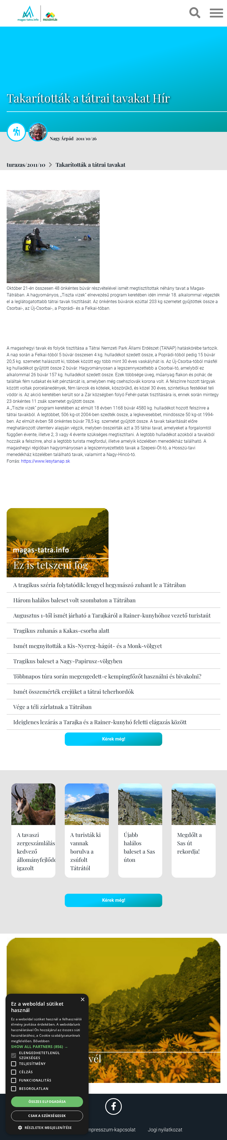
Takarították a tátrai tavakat (90, 164)
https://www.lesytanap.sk (45, 461)
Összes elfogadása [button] (47, 1101)
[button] (47, 1127)
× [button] (82, 1000)
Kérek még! (113, 739)
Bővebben (41, 1041)
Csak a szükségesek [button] (47, 1115)
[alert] (47, 1064)
